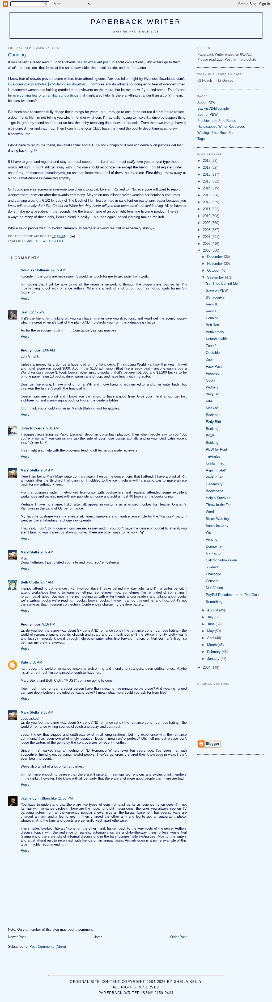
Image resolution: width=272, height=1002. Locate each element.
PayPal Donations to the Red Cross (233, 595)
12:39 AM (58, 270)
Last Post (224, 59)
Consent (212, 581)
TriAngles (213, 456)
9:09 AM (47, 552)
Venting (211, 539)
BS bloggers (215, 297)
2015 (207, 181)
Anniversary (215, 332)
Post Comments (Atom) (47, 947)
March (212, 645)
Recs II (211, 304)
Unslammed (215, 463)
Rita (209, 401)
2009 (207, 223)
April (211, 638)
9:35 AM (47, 712)
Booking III (214, 415)
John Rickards (32, 428)
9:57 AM (46, 582)
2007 (207, 237)
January (213, 659)
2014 (207, 188)
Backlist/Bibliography (213, 108)
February (214, 652)
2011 (207, 209)
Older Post (178, 937)
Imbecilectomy (217, 526)
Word (210, 512)
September (216, 277)
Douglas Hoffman (35, 270)
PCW (210, 436)
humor (27, 240)
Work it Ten (214, 477)
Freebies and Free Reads (216, 121)
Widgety (212, 387)
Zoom (210, 360)
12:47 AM (37, 312)
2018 (207, 161)
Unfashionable (217, 339)
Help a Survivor (218, 498)
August (213, 610)
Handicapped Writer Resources (221, 127)
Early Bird (213, 422)
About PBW (206, 102)
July (211, 617)
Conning (212, 318)
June (211, 624)
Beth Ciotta (30, 582)
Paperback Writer (136, 21)
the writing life (50, 240)
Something (214, 602)
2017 (207, 167)
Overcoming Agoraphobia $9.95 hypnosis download (47, 84)
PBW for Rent (216, 450)
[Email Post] (72, 236)
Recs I (211, 311)
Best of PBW (207, 115)
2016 (207, 174)
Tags (201, 139)
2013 (207, 195)
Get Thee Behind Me (222, 283)
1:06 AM (48, 350)
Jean (24, 312)
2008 (207, 230)
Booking (212, 443)
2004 (207, 667)
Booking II (214, 429)
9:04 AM (47, 470)
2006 (207, 244)
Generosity (214, 484)
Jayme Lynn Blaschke (39, 798)
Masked (212, 408)
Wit (208, 533)
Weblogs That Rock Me (215, 133)
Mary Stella (30, 470)
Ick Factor (214, 553)
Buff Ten (212, 325)
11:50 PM (65, 798)
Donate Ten (214, 546)
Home (98, 937)
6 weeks (212, 567)
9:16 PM (48, 624)
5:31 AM (52, 428)
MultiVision (214, 588)
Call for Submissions (222, 560)
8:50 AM (35, 662)
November (215, 264)
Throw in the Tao (218, 505)
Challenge (213, 574)
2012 (207, 202)
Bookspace (214, 491)
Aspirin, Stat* (216, 470)
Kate (24, 662)
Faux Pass (214, 366)
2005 (207, 250)
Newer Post (17, 937)
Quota (210, 380)
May (211, 631)
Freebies (212, 373)
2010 (207, 216)
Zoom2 (211, 346)
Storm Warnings (218, 519)
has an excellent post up (95, 62)
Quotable (213, 353)
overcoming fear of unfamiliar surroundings (45, 95)
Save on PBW (217, 290)
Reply (25, 298)
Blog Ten (212, 394)
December (215, 257)
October (213, 270)
